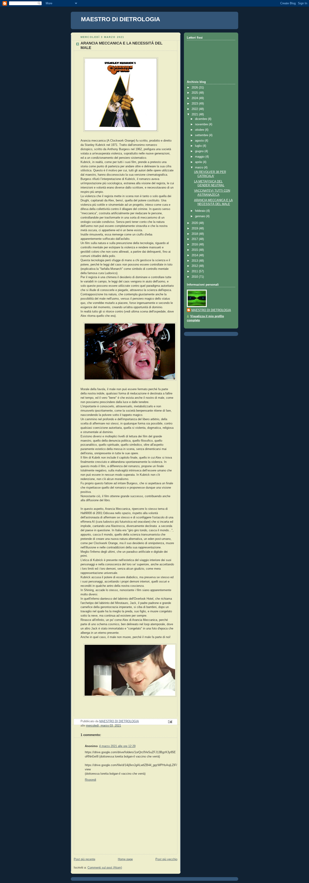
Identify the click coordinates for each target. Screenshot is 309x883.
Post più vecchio (166, 859)
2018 (195, 233)
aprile (199, 162)
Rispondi (90, 779)
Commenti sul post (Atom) (105, 867)
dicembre (201, 119)
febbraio (200, 210)
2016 (195, 244)
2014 (195, 255)
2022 (195, 109)
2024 (195, 98)
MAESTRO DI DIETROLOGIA (120, 19)
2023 (195, 103)
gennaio (200, 216)
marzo (199, 167)
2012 (195, 266)
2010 (195, 276)
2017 (195, 239)
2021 (195, 114)
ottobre (200, 129)
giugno (199, 151)
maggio (200, 156)
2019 (195, 228)
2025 (195, 92)
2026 (195, 87)
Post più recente (84, 859)
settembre (202, 135)
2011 (195, 271)
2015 (195, 250)
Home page (125, 859)
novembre (202, 124)
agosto (200, 140)
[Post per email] (170, 721)
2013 (195, 260)
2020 (195, 223)
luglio (199, 145)
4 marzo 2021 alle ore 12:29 (117, 746)
